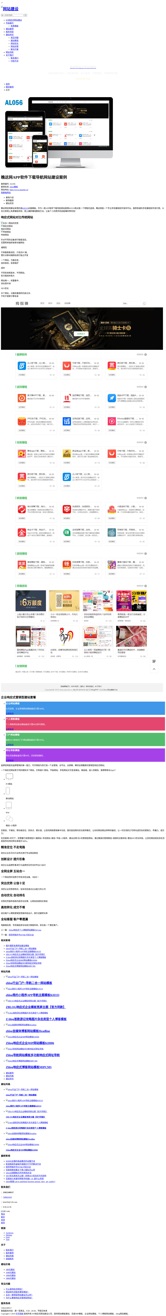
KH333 (25, 208)
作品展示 (10, 23)
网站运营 (14, 46)
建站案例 (10, 29)
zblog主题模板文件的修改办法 (18, 1173)
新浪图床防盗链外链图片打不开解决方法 (23, 1164)
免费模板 (14, 26)
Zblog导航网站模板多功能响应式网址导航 (24, 963)
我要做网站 (6, 193)
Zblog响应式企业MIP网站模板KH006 (21, 960)
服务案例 (10, 1253)
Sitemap (9, 1235)
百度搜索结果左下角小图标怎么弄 (20, 1170)
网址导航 (10, 52)
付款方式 (14, 61)
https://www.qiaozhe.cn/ (19, 190)
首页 (8, 84)
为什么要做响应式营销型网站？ (19, 1298)
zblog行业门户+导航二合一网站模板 (21, 949)
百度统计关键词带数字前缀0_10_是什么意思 (25, 1179)
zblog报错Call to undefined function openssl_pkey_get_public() (30, 1182)
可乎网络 (19, 1314)
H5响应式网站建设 (14, 20)
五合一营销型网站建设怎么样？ (19, 1295)
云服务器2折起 (83, 78)
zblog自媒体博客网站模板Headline (28, 1031)
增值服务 (10, 1259)
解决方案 (14, 49)
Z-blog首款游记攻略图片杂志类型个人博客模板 (26, 957)
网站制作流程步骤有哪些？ (17, 1292)
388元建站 (10, 1270)
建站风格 (10, 1076)
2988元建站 (11, 1275)
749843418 (7, 1197)
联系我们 (14, 58)
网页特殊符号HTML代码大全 (21, 935)
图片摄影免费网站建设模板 (17, 946)
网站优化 (14, 43)
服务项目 (10, 32)
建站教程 (14, 41)
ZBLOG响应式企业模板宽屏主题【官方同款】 (26, 954)
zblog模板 (14, 187)
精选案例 (10, 87)
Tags (7, 1239)
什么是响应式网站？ (14, 1289)
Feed (8, 1237)
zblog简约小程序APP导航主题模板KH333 (23, 951)
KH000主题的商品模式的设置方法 (20, 1161)
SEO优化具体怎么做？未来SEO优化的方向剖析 (26, 1176)
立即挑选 (10, 714)
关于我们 (10, 55)
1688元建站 (11, 1272)
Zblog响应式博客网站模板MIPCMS (20, 966)
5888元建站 (11, 1278)
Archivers (9, 1233)
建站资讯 (10, 35)
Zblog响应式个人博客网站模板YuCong (25, 930)
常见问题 (14, 38)
